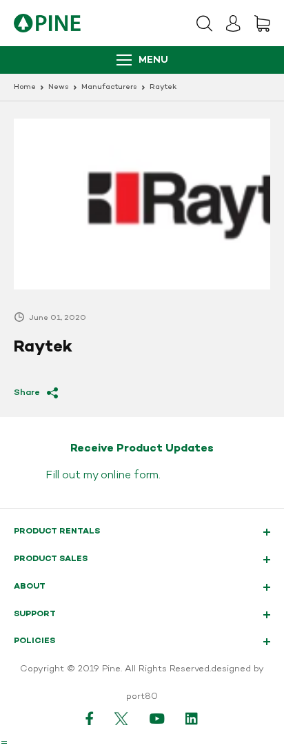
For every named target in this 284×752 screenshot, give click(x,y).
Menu (153, 60)
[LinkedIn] (192, 718)
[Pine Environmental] (47, 23)
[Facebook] (89, 718)
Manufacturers (109, 87)
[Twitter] (121, 718)
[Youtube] (157, 718)
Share (27, 392)
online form (130, 475)
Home (25, 87)
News (58, 87)
